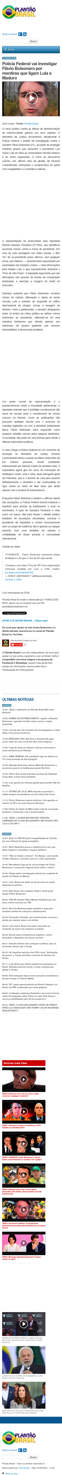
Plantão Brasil (31, 123)
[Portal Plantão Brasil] (19, 12)
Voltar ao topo (11, 1473)
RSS (25, 34)
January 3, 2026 (13, 579)
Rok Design (24, 1467)
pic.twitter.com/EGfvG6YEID (19, 572)
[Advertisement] (32, 26)
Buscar (33, 41)
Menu (11, 49)
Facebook (20, 34)
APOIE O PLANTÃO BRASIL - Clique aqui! (25, 620)
